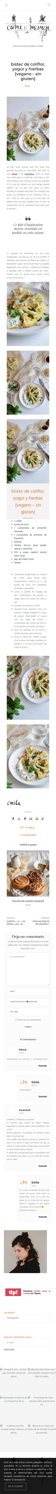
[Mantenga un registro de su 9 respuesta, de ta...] (14, 1410)
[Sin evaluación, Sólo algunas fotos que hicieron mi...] (42, 1410)
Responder (43, 1065)
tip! (13, 1292)
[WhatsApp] (37, 819)
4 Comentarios (29, 835)
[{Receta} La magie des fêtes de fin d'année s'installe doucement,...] (42, 1438)
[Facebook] (13, 819)
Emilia (31, 827)
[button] (11, 881)
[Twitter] (19, 819)
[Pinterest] (25, 819)
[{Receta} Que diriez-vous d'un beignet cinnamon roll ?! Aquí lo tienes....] (42, 1382)
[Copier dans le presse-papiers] (42, 819)
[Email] (31, 819)
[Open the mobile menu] (49, 5)
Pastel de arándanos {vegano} (28, 900)
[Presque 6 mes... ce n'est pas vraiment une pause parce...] (14, 1382)
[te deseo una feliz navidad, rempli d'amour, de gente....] (14, 1438)
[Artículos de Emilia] (21, 827)
